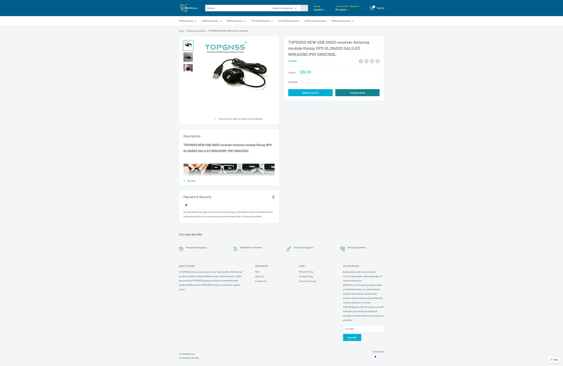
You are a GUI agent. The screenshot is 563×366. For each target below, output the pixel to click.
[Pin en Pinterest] (366, 61)
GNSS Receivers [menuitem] (235, 20)
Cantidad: (293, 82)
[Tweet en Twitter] (372, 61)
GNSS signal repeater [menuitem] (315, 20)
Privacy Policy (306, 276)
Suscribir (352, 337)
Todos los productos (196, 31)
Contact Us (260, 281)
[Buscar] (304, 8)
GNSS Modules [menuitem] (186, 20)
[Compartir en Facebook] (361, 61)
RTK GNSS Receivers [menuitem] (288, 20)
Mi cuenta (341, 9)
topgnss (292, 61)
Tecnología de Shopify (189, 358)
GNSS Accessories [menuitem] (340, 20)
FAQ (257, 271)
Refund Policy (306, 271)
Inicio (181, 31)
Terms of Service (307, 281)
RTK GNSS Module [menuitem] (260, 20)
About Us (259, 276)
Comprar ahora (357, 92)
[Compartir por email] (377, 61)
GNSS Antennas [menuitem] (210, 20)
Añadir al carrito (310, 92)
